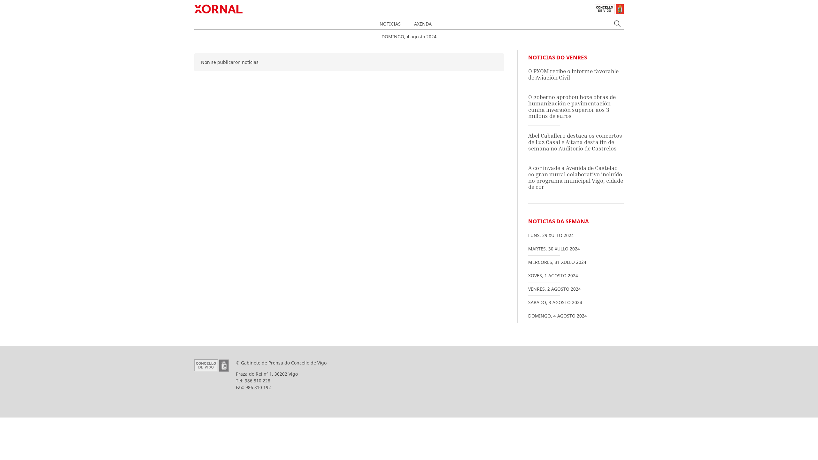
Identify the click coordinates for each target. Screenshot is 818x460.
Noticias (390, 24)
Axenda (423, 24)
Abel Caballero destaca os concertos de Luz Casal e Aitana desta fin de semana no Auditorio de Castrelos (575, 141)
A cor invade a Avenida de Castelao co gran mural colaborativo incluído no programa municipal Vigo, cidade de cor (575, 177)
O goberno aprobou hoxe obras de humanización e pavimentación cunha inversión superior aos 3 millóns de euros (572, 106)
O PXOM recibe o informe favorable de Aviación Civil (573, 74)
